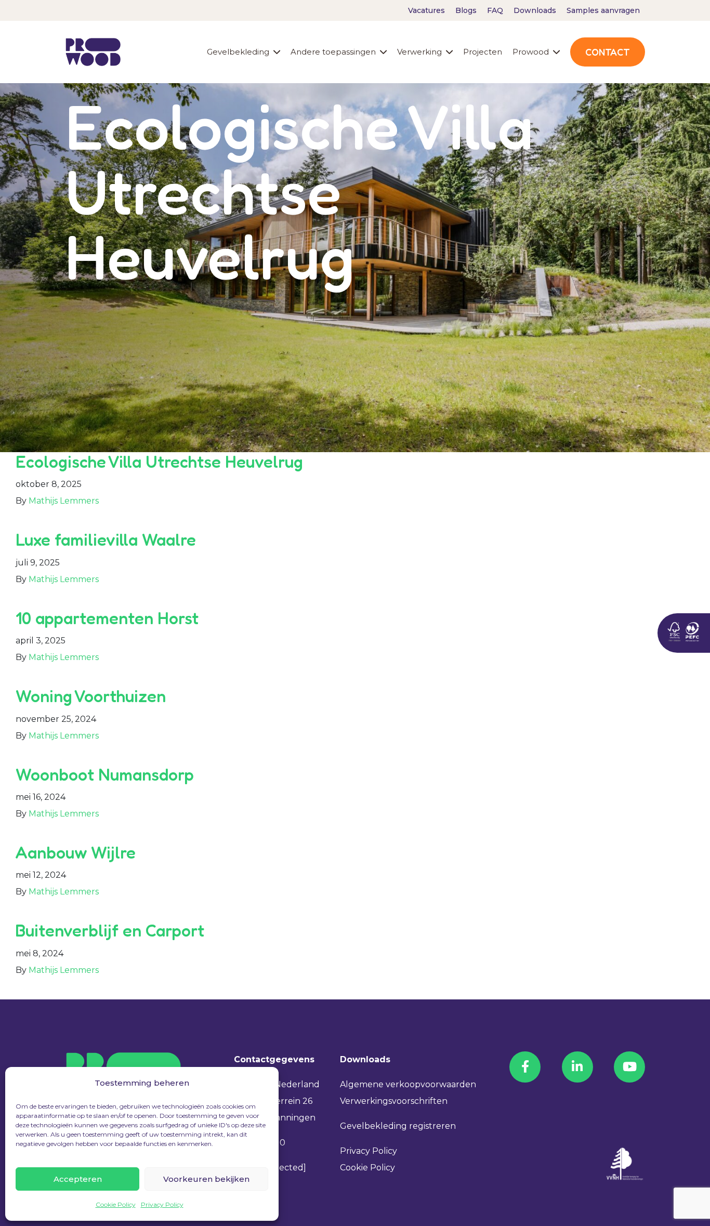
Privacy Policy (162, 1204)
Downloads (535, 10)
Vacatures (426, 10)
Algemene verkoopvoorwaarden (408, 1084)
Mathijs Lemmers (64, 501)
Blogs (466, 10)
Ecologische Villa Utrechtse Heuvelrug (159, 462)
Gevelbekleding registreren (398, 1126)
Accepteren (78, 1179)
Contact (607, 52)
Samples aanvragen (603, 10)
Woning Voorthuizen (91, 696)
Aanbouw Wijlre (76, 852)
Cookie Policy (116, 1204)
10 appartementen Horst (107, 618)
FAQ (495, 10)
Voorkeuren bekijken (206, 1179)
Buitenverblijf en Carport (110, 930)
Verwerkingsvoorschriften (394, 1101)
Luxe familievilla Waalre (106, 540)
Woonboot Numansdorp (105, 774)
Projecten (482, 52)
